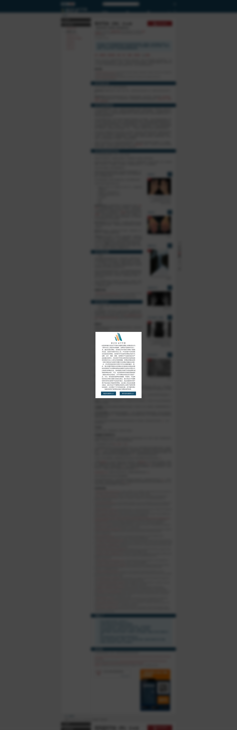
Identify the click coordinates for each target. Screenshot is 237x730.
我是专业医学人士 (108, 393)
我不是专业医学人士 (128, 393)
